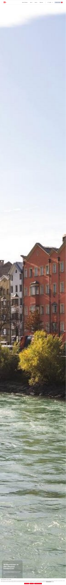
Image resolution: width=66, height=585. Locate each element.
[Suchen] (52, 2)
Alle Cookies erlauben (27, 583)
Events (36, 2)
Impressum (52, 581)
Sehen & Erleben (24, 2)
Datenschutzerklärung (48, 581)
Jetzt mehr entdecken (10, 577)
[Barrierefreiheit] (48, 2)
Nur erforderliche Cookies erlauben (38, 583)
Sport (31, 2)
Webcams (41, 2)
